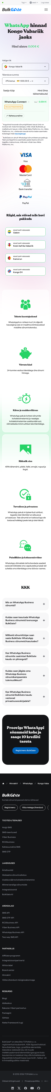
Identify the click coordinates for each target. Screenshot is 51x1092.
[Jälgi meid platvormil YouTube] (32, 1088)
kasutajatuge (20, 134)
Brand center (8, 970)
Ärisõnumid (7, 870)
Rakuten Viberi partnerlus (14, 1008)
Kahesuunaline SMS (11, 847)
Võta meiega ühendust (32, 807)
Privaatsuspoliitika (32, 1081)
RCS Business (8, 842)
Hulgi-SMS (7, 827)
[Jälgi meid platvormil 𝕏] (19, 1088)
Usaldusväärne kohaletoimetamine (18, 880)
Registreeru (9, 807)
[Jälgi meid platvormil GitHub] (38, 1088)
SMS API (6, 913)
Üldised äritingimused (11, 1081)
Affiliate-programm (11, 955)
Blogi (4, 998)
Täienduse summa (10, 75)
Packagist (6, 1013)
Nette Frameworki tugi (12, 1022)
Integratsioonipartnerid (13, 960)
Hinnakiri (6, 975)
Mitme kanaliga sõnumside (14, 884)
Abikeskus (7, 1003)
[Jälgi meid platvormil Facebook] (25, 1088)
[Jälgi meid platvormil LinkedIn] (12, 1088)
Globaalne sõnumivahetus (14, 875)
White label (7, 965)
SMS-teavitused (9, 832)
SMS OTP (6, 851)
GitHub (5, 1018)
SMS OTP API (8, 918)
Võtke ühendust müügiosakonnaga (18, 980)
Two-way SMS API (10, 937)
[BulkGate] (11, 9)
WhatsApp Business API (13, 932)
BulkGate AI (7, 894)
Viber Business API (10, 927)
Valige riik (6, 60)
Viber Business (9, 837)
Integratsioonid (9, 889)
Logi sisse (45, 3)
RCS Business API (10, 922)
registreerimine (13, 107)
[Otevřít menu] (46, 9)
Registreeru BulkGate (25, 750)
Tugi (23, 3)
